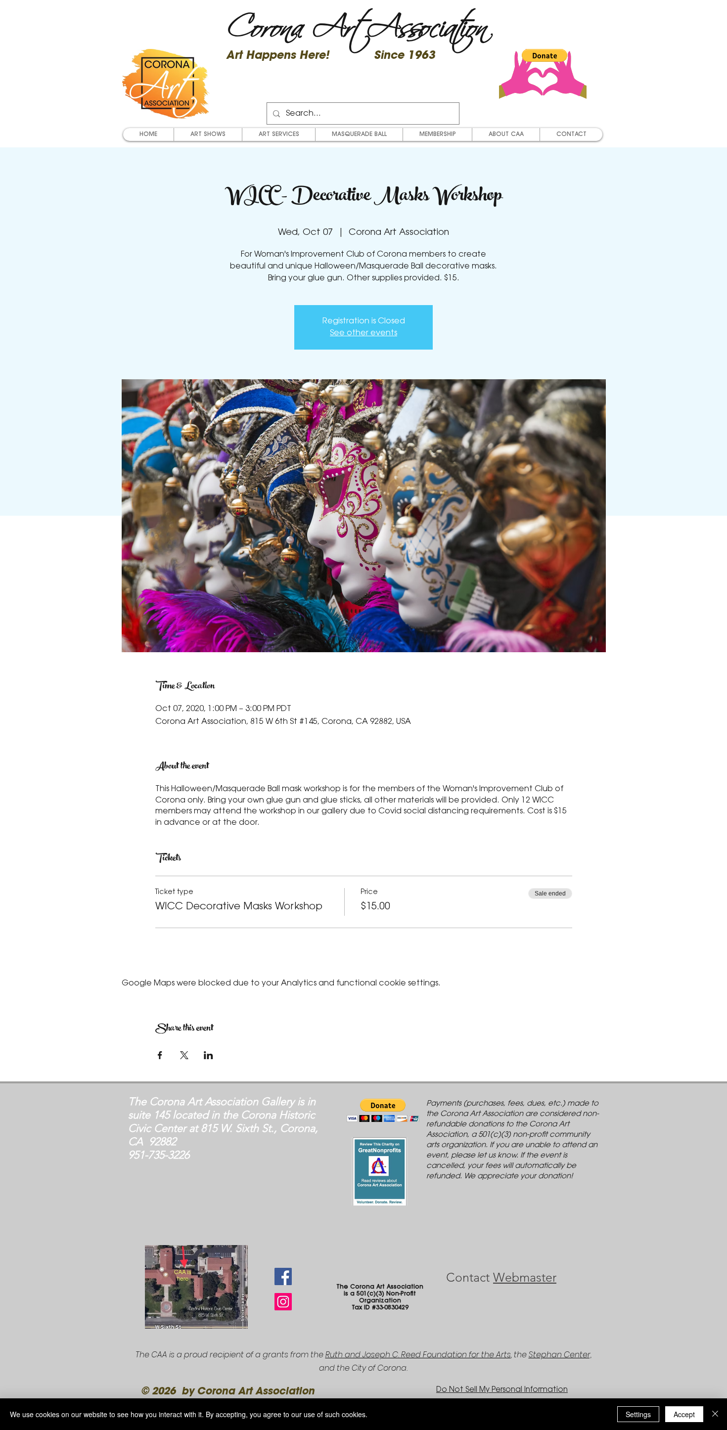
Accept (684, 1414)
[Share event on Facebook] (160, 1055)
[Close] (715, 1414)
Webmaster (524, 1277)
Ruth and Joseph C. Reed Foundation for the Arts (418, 1354)
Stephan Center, (560, 1354)
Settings (638, 1414)
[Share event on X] (184, 1055)
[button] (544, 55)
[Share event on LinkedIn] (208, 1055)
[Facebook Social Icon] (283, 1276)
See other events (363, 333)
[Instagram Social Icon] (283, 1301)
